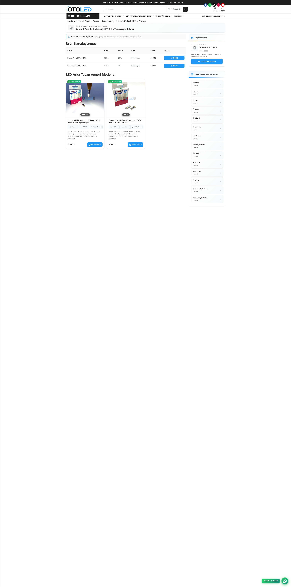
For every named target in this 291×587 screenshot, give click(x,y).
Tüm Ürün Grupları (208, 61)
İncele (175, 58)
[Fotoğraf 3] (87, 114)
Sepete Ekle (96, 144)
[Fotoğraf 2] (86, 114)
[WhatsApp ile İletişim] (284, 580)
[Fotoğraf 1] (83, 114)
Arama (185, 9)
